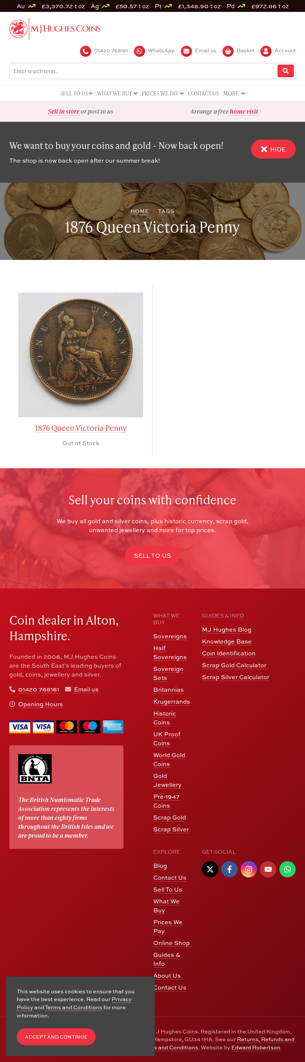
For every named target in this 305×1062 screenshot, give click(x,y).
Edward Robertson (255, 1047)
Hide (278, 149)
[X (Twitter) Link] (210, 869)
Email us (86, 689)
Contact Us (169, 877)
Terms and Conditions (169, 1047)
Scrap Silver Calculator (235, 677)
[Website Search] (285, 71)
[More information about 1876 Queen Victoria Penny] (80, 355)
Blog (160, 865)
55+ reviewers (251, 111)
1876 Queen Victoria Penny (80, 428)
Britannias (168, 689)
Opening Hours (40, 704)
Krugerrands (171, 701)
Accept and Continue (56, 1037)
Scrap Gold (169, 817)
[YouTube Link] (268, 869)
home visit (100, 111)
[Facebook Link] (229, 869)
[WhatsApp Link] (287, 869)
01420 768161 (38, 689)
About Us (167, 975)
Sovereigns (170, 636)
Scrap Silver (171, 829)
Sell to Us (152, 555)
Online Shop (171, 943)
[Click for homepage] (54, 28)
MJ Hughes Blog (226, 629)
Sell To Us (167, 889)
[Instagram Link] (249, 869)
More (231, 93)
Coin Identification (229, 653)
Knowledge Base (227, 641)
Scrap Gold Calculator (234, 665)
